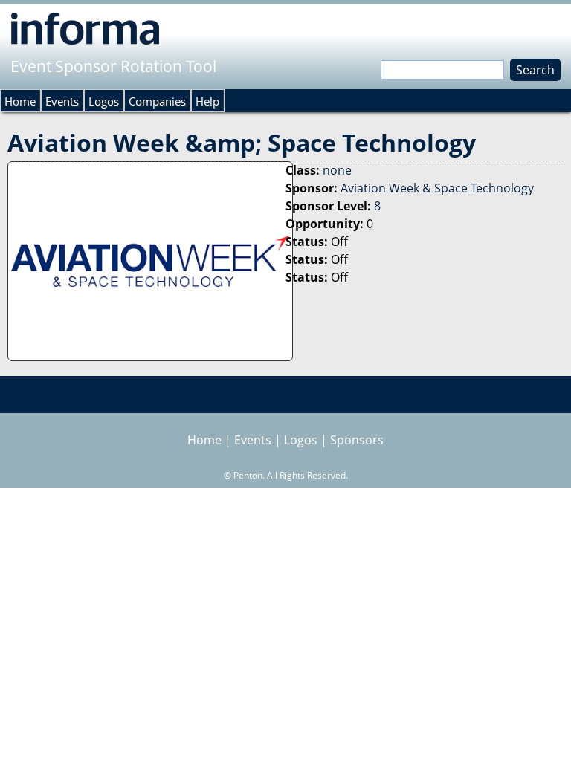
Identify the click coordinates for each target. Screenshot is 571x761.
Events (62, 101)
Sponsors (357, 440)
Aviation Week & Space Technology (437, 188)
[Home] (85, 28)
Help (207, 101)
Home (20, 101)
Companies (157, 101)
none (337, 170)
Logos (103, 101)
